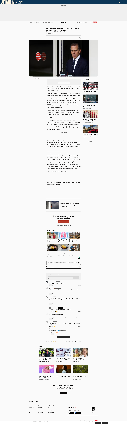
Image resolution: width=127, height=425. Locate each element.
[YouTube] (89, 421)
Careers (39, 410)
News (31, 22)
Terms (44, 421)
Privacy (47, 421)
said (65, 127)
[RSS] (92, 421)
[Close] (125, 423)
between (63, 157)
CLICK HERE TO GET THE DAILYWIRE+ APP (57, 151)
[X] (84, 421)
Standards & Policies (50, 412)
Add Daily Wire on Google (64, 82)
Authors (39, 409)
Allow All (104, 423)
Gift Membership (40, 414)
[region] (63, 423)
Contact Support (40, 412)
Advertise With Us (41, 407)
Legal (48, 407)
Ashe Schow (48, 33)
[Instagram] (87, 421)
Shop (29, 410)
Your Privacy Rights (50, 405)
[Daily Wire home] (63, 22)
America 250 (47, 22)
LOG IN (90, 22)
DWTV (52, 22)
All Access (42, 22)
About (39, 405)
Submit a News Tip (50, 414)
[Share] (79, 38)
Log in (69, 225)
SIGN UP (94, 22)
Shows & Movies (36, 22)
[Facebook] (81, 421)
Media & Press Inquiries (51, 409)
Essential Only (97, 423)
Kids (29, 412)
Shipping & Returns (50, 410)
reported (49, 104)
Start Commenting (63, 221)
